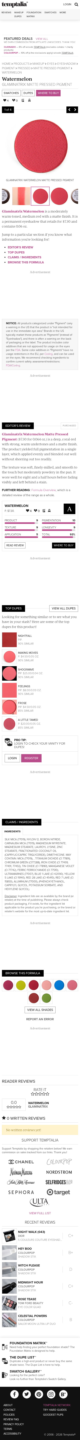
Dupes (28, 93)
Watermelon (17, 78)
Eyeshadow (66, 64)
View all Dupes (64, 608)
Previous (69, 109)
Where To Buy (64, 545)
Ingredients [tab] (12, 831)
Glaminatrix (14, 84)
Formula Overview (43, 490)
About (8, 1405)
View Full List (40, 1213)
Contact (9, 1410)
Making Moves (28, 652)
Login (67, 4)
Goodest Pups (53, 1414)
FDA (17, 350)
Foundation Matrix (34, 14)
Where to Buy (48, 93)
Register (31, 758)
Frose (22, 703)
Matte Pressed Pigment (51, 68)
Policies (9, 1414)
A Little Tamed (28, 720)
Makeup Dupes (18, 14)
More (63, 12)
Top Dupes (16, 252)
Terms (7, 1429)
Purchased (69, 425)
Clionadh (10, 47)
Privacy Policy (13, 1424)
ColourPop (11, 52)
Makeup (38, 64)
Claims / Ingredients (24, 257)
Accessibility (12, 1433)
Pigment (8, 68)
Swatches (50, 12)
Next (75, 109)
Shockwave (26, 669)
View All (42, 39)
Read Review (15, 545)
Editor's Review (20, 247)
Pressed (24, 68)
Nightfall (25, 636)
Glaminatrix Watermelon (23, 211)
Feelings (24, 686)
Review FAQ (11, 1419)
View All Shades (40, 1010)
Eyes (50, 64)
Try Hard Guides (55, 1410)
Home (6, 64)
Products (22, 64)
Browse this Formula (26, 262)
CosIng (48, 354)
